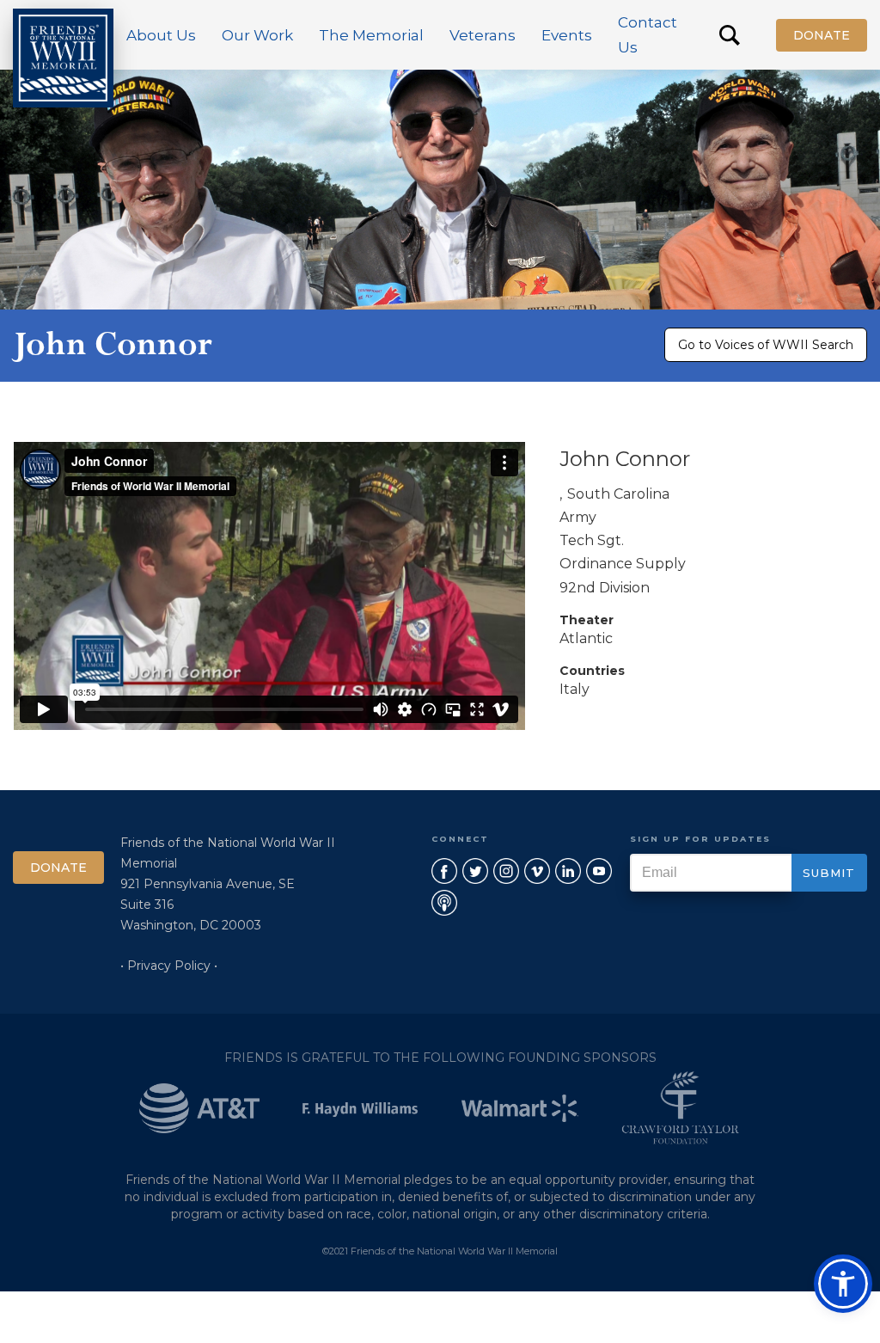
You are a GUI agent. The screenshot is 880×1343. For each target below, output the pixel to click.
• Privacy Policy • (168, 965)
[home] (63, 58)
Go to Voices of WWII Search (765, 345)
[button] (161, 35)
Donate (821, 35)
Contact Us (647, 35)
